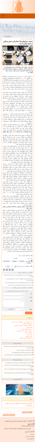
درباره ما (32, 434)
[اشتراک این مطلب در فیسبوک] (7, 269)
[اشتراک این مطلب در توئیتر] (4, 269)
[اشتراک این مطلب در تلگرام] (9, 269)
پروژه (13, 403)
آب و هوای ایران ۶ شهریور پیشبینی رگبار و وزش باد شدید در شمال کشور (18, 366)
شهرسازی (29, 405)
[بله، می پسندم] (15, 266)
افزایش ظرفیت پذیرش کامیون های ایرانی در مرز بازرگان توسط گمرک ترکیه (18, 275)
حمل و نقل (23, 78)
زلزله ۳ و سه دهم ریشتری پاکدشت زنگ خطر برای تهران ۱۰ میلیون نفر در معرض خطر (18, 347)
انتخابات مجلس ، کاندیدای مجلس (23, 325)
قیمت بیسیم (29, 336)
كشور (17, 403)
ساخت (21, 403)
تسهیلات (14, 261)
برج (23, 76)
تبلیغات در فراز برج (29, 436)
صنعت (14, 131)
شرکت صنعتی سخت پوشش (24, 330)
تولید (6, 403)
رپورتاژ (25, 403)
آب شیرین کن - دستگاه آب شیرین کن (22, 322)
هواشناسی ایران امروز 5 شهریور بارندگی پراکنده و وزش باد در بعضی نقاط (18, 369)
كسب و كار (8, 192)
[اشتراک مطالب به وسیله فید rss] (12, 269)
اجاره (10, 403)
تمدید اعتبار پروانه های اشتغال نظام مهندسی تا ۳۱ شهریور (20, 285)
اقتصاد (30, 403)
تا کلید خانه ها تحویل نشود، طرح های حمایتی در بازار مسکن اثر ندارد (18, 355)
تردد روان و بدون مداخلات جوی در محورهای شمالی (22, 352)
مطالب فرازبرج (26, 412)
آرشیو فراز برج (30, 439)
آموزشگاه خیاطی (27, 323)
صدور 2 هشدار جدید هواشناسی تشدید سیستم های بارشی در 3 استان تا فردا (18, 279)
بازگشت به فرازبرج (8, 415)
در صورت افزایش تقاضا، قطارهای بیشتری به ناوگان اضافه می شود (18, 283)
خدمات (18, 106)
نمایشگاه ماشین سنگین (26, 338)
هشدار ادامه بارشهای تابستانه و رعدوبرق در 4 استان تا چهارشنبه (19, 363)
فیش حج (29, 334)
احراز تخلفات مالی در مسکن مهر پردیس (24, 350)
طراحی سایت (28, 332)
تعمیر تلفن (29, 327)
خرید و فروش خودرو (26, 329)
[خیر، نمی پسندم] (8, 266)
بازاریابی (21, 261)
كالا (29, 147)
